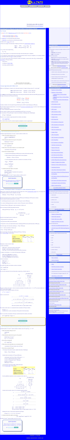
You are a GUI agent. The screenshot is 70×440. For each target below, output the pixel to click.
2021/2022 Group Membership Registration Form (60, 225)
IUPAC (53, 264)
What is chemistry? (55, 257)
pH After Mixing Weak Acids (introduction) (59, 159)
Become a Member (33, 6)
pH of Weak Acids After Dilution (57, 154)
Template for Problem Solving (57, 214)
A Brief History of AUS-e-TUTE (57, 275)
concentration (2, 59)
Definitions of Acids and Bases (57, 92)
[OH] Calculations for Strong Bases (58, 137)
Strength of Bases (54, 132)
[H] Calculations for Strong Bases (57, 142)
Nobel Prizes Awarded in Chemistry (58, 266)
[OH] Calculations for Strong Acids (58, 124)
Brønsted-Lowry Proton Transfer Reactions (61, 99)
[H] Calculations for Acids (56, 106)
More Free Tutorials (24, 6)
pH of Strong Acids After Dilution (57, 152)
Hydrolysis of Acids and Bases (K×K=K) (59, 164)
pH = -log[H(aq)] (6, 119)
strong (8, 41)
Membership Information (61, 65)
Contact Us (47, 6)
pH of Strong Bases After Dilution (57, 157)
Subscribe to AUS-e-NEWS (59, 209)
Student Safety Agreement (56, 216)
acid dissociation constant (32, 191)
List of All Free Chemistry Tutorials (59, 187)
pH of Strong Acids (55, 119)
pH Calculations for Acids (56, 104)
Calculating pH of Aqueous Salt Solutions (59, 182)
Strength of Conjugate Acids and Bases (58, 162)
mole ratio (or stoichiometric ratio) (27, 106)
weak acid (4, 40)
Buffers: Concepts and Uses (56, 185)
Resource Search (59, 254)
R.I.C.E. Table (10, 63)
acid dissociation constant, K (29, 43)
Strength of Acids (54, 116)
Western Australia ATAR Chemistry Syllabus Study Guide (59, 298)
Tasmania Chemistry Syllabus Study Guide (56, 291)
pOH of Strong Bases (55, 134)
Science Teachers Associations (57, 269)
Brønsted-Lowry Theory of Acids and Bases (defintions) (61, 97)
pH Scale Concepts (55, 101)
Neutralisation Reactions (56, 167)
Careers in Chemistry (55, 260)
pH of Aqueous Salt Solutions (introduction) (59, 180)
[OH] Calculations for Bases (56, 114)
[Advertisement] (35, 15)
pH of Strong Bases (55, 139)
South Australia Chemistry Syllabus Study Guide (57, 294)
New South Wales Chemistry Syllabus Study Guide (57, 284)
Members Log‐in (41, 6)
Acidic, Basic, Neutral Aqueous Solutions (59, 169)
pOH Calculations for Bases (56, 111)
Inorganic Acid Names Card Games (58, 221)
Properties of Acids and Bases (57, 89)
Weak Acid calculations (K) (56, 129)
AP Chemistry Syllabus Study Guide (55, 304)
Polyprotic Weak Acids (55, 147)
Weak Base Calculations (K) (56, 145)
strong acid (4, 38)
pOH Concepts (54, 109)
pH (11, 56)
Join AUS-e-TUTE (64, 67)
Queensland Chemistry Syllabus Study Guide (56, 281)
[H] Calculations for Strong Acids (57, 121)
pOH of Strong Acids (55, 127)
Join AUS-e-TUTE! (22, 320)
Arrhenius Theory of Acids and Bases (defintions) (59, 95)
